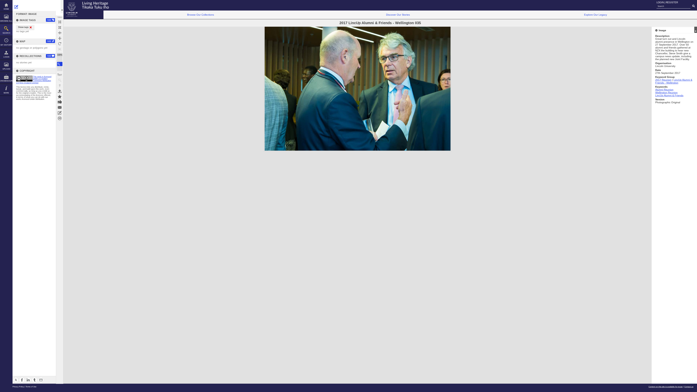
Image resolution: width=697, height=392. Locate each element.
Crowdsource (6, 81)
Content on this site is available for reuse (666, 387)
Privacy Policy (18, 387)
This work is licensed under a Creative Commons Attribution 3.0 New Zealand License (33, 79)
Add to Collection (59, 96)
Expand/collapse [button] (695, 30)
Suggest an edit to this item (16, 7)
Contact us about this (59, 107)
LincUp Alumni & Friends (669, 95)
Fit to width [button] (59, 33)
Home (6, 9)
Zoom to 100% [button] (59, 49)
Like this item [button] (59, 102)
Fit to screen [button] (59, 27)
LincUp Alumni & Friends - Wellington (673, 81)
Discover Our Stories (398, 14)
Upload (6, 69)
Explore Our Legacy (595, 14)
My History (6, 45)
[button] (59, 64)
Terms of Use (31, 387)
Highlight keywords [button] (59, 85)
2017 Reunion (663, 79)
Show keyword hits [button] (59, 80)
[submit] (693, 6)
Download (59, 91)
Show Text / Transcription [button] (59, 74)
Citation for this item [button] (59, 118)
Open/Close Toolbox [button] (62, 6)
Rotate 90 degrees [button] (59, 43)
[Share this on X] (16, 378)
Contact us (688, 387)
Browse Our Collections (200, 14)
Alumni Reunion (664, 89)
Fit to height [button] (59, 38)
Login (6, 57)
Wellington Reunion (666, 92)
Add (49, 20)
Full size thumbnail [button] (59, 22)
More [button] (6, 93)
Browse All (6, 21)
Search (6, 33)
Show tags (23, 27)
